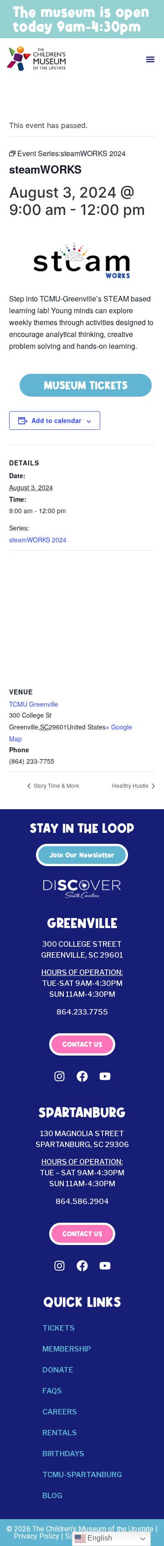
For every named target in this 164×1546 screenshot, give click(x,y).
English (99, 1538)
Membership (66, 1349)
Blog (52, 1495)
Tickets (58, 1328)
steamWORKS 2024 (38, 539)
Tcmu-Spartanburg (82, 1474)
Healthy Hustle (131, 785)
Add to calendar (56, 420)
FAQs (52, 1391)
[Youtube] (104, 1076)
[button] (150, 59)
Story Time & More (55, 785)
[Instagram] (59, 1076)
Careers (59, 1412)
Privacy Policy (36, 1536)
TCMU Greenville (33, 704)
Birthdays (63, 1453)
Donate (57, 1370)
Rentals (59, 1433)
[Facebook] (82, 1076)
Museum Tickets (86, 385)
